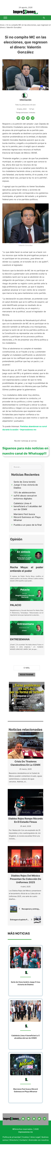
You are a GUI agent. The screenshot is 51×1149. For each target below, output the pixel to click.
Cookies (25, 1137)
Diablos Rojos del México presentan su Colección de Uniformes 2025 (25, 879)
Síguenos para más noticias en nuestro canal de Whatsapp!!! (25, 450)
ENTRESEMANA (20, 639)
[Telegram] (32, 118)
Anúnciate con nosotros (39, 1140)
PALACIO (15, 605)
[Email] (23, 118)
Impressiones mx (25, 1132)
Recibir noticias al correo (25, 441)
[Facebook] (18, 118)
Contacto (23, 1140)
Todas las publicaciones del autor (25, 105)
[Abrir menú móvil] (5, 18)
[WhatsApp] (28, 118)
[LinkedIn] (34, 1118)
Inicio (2, 25)
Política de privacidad (12, 1137)
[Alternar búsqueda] (43, 17)
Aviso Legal (35, 1137)
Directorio (14, 1140)
